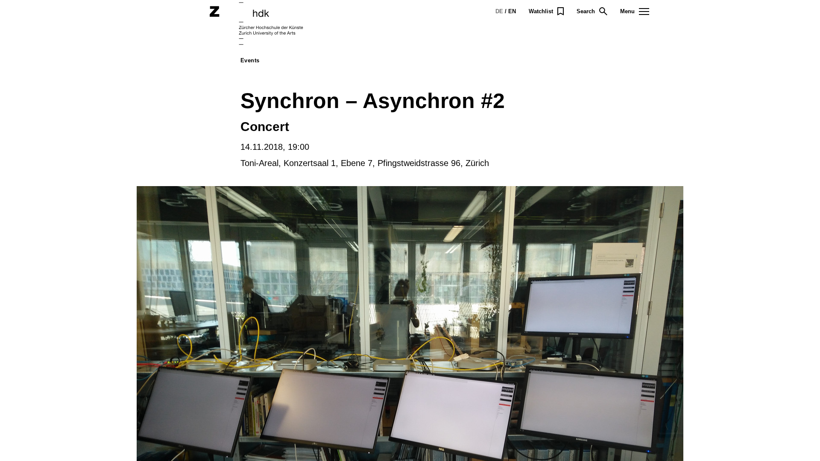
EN (512, 11)
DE (499, 11)
